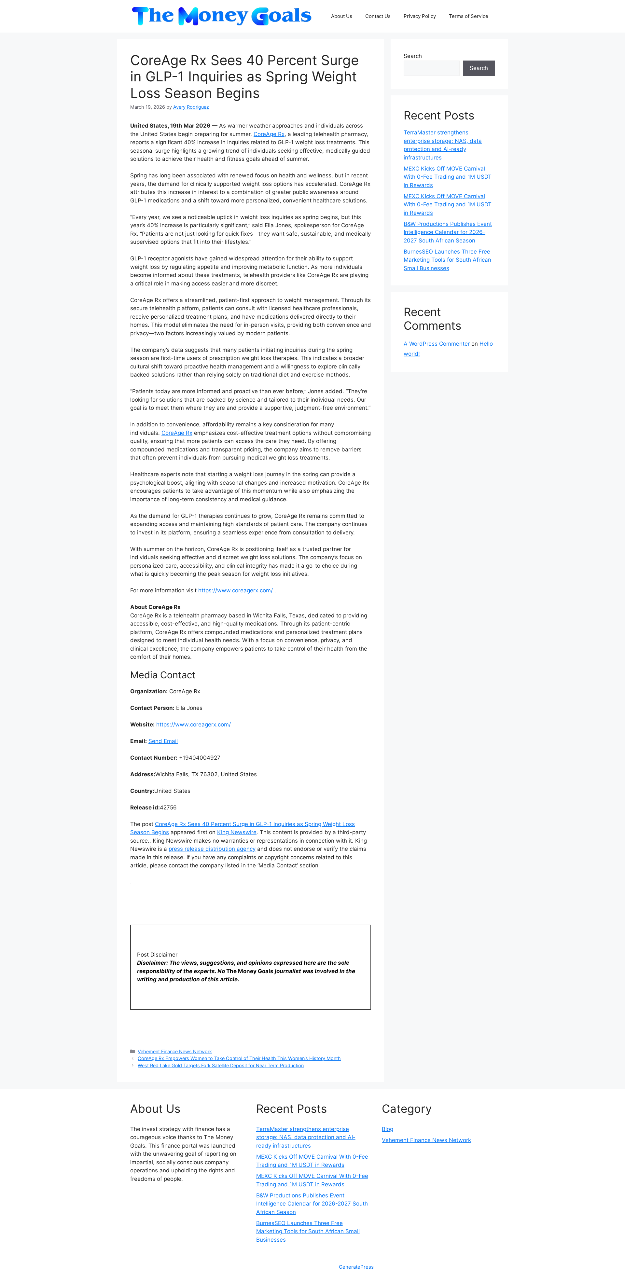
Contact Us (378, 16)
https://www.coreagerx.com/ (235, 590)
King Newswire (237, 832)
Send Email (163, 741)
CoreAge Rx (269, 134)
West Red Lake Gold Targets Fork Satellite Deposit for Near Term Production (221, 1065)
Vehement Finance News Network (175, 1051)
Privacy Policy (420, 16)
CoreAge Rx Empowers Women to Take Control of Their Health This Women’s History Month (239, 1058)
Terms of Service (468, 16)
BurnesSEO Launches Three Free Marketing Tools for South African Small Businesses (447, 259)
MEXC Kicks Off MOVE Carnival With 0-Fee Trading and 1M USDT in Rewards (448, 176)
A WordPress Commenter (437, 343)
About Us (341, 16)
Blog (387, 1129)
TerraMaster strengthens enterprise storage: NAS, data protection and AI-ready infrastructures (305, 1137)
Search (413, 56)
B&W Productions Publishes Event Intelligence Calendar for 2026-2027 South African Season (448, 232)
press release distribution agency (212, 849)
